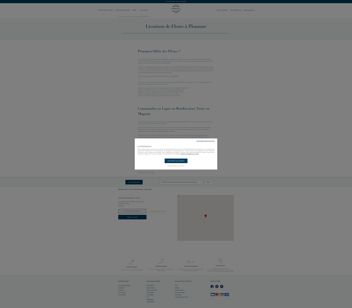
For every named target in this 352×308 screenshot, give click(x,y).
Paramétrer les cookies (176, 166)
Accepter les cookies (176, 161)
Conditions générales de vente (189, 154)
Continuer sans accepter (205, 141)
